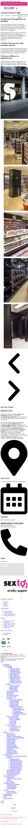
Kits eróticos (10, 694)
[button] (14, 363)
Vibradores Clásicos (15, 678)
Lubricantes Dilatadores (16, 764)
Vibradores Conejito (15, 668)
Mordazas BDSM (11, 735)
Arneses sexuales (11, 725)
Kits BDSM (10, 749)
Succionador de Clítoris (12, 691)
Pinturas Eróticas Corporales (14, 770)
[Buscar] (19, 18)
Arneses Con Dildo (14, 730)
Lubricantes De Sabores (16, 763)
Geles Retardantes (11, 788)
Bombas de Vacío (14, 705)
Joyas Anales (13, 721)
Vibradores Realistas (15, 671)
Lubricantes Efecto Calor (16, 766)
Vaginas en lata (16, 711)
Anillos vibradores (14, 701)
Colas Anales (13, 722)
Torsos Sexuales (17, 708)
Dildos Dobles (13, 688)
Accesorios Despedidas (12, 695)
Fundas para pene (14, 704)
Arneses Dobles (14, 728)
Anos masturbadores (18, 712)
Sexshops (7, 15)
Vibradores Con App (15, 680)
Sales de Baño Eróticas (12, 774)
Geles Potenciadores (12, 787)
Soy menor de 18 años (19, 826)
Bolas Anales (13, 723)
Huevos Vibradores (14, 675)
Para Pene (9, 698)
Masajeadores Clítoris (15, 677)
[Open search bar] (19, 13)
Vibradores (9, 667)
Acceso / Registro (8, 798)
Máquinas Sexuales (11, 744)
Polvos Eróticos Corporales (13, 771)
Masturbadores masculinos (16, 706)
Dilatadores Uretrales (12, 752)
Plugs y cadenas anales (12, 716)
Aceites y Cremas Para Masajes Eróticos (17, 756)
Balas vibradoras (14, 674)
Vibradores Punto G (15, 670)
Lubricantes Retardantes (16, 768)
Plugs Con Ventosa (14, 718)
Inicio (2, 15)
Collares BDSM (11, 743)
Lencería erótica (11, 791)
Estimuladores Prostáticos (16, 699)
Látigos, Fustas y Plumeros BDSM (15, 737)
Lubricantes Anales (14, 759)
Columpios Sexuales (12, 746)
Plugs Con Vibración (15, 719)
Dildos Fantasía (14, 689)
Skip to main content (15, 1)
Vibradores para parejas (15, 682)
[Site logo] (9, 11)
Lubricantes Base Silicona (16, 761)
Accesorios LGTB (11, 697)
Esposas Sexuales (11, 742)
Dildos (8, 684)
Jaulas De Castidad (11, 750)
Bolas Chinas (10, 781)
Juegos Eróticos (11, 692)
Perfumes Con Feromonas (13, 784)
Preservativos (10, 777)
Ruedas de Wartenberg (12, 753)
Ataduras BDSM (11, 740)
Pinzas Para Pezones (12, 739)
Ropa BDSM (10, 733)
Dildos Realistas (14, 687)
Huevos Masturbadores (18, 709)
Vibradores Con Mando (16, 681)
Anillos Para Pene (14, 702)
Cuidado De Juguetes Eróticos (14, 778)
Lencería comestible (12, 792)
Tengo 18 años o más (7, 826)
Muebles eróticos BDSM (13, 747)
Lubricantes (10, 757)
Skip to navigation (5, 1)
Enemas (9, 780)
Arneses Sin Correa (15, 729)
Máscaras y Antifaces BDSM (14, 736)
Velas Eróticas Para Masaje (13, 773)
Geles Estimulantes (11, 785)
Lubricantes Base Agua (15, 760)
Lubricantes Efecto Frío (16, 767)
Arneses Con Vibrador (15, 726)
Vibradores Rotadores (15, 673)
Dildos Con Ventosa (15, 685)
